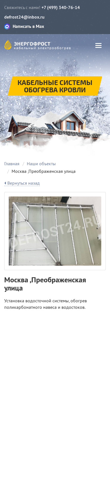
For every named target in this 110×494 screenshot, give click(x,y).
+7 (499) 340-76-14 (60, 7)
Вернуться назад (23, 183)
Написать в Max (28, 26)
